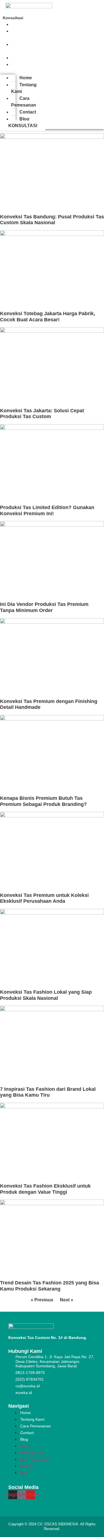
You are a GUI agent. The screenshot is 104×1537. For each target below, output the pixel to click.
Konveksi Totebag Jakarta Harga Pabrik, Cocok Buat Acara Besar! (47, 316)
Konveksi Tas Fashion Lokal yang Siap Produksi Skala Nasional (46, 995)
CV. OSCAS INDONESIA (57, 1524)
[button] (8, 71)
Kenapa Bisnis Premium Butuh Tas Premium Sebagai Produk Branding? (43, 801)
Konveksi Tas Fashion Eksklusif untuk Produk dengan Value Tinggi (45, 1189)
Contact (27, 112)
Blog (20, 64)
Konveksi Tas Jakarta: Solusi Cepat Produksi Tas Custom (42, 414)
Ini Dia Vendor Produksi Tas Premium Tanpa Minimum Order (44, 607)
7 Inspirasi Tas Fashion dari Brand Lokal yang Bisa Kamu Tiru (48, 1092)
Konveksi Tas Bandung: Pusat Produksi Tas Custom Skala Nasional (52, 220)
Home (25, 77)
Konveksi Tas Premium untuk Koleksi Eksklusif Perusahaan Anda (44, 898)
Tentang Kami (21, 34)
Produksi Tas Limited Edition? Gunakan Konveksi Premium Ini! (47, 510)
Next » (66, 1299)
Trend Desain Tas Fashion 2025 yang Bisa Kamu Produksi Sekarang (49, 1286)
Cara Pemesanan (23, 47)
